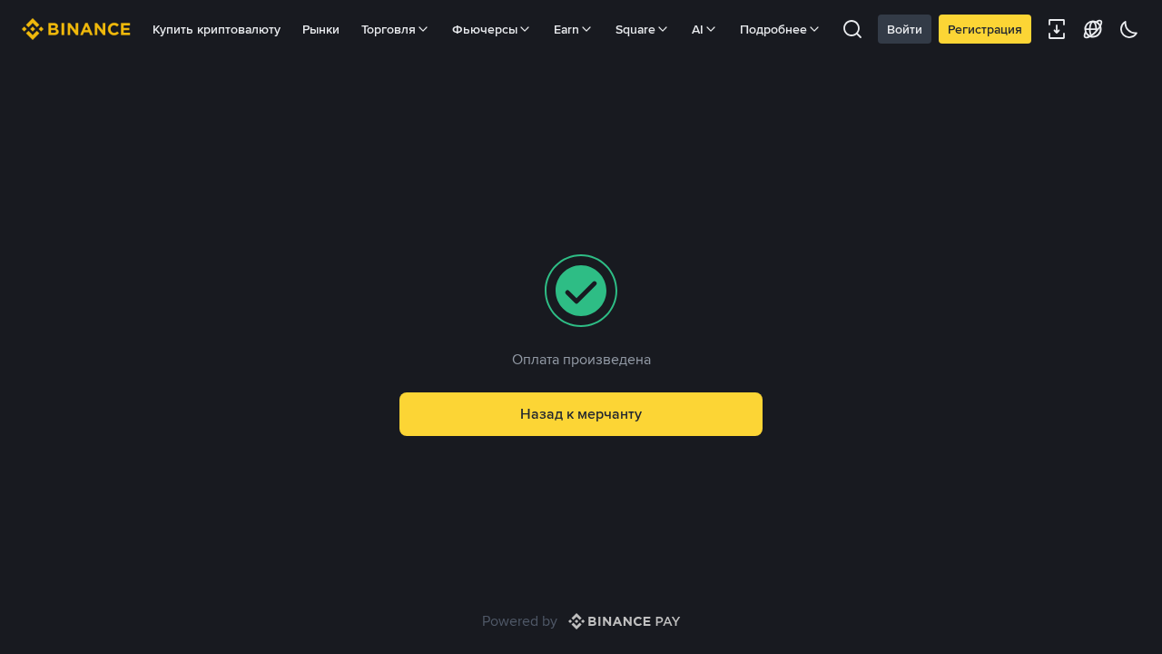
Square (635, 29)
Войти (904, 29)
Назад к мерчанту (581, 413)
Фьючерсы (484, 29)
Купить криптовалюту (217, 29)
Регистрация (985, 29)
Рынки (321, 29)
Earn (566, 29)
